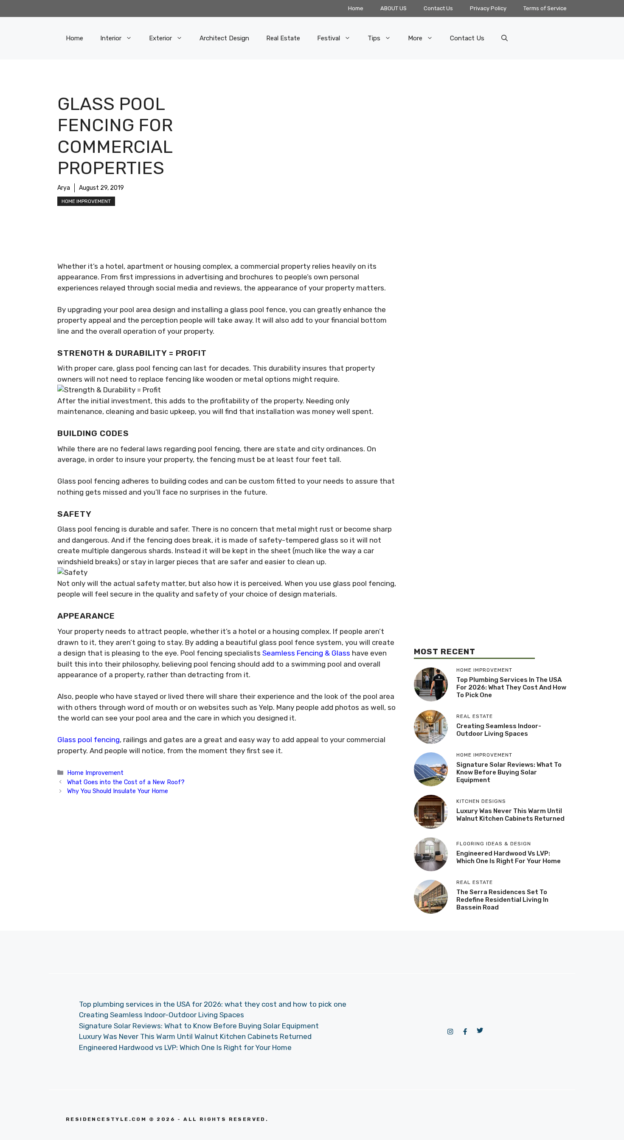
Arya (63, 187)
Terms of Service (545, 8)
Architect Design (224, 38)
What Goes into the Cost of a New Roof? (126, 782)
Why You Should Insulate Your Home (117, 791)
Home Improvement (86, 201)
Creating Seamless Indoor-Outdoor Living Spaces (498, 729)
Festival (328, 38)
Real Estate (283, 38)
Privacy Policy (488, 8)
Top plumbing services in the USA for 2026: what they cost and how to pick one (511, 687)
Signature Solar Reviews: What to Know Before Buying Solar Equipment (509, 772)
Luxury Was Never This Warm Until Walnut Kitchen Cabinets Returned (510, 814)
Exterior (160, 38)
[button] (504, 38)
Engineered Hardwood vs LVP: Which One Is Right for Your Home (508, 857)
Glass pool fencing (88, 739)
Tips (374, 38)
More (415, 38)
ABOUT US (393, 8)
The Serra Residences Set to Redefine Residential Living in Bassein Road (502, 899)
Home (355, 8)
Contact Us (438, 8)
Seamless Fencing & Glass (306, 653)
